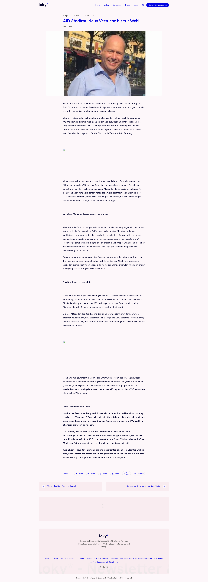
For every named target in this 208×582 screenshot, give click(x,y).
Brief (130, 578)
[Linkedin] (104, 567)
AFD (93, 16)
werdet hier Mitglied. (115, 457)
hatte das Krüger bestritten (108, 192)
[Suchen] (143, 5)
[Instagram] (101, 567)
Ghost (123, 578)
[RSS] (107, 567)
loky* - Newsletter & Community (94, 578)
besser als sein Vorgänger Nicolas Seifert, (124, 227)
